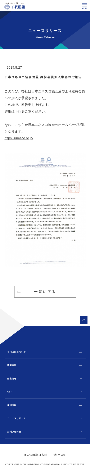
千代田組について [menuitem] (16, 352)
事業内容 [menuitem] (12, 365)
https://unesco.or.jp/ (19, 138)
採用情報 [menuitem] (12, 405)
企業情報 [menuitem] (12, 379)
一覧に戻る (45, 292)
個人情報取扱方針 (36, 454)
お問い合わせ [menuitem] (14, 432)
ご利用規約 (58, 454)
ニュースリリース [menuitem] (16, 418)
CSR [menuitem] (9, 392)
